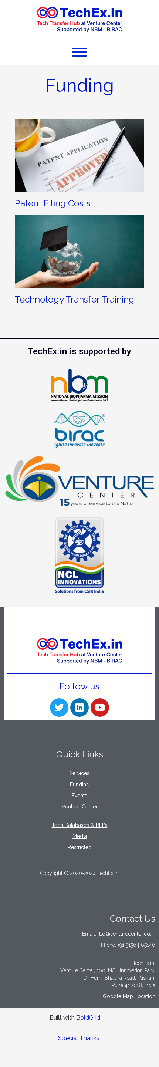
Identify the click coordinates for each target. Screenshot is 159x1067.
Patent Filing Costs (53, 203)
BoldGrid (88, 1017)
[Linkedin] (79, 707)
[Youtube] (100, 707)
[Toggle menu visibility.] (79, 52)
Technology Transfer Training (74, 299)
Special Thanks (78, 1037)
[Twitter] (59, 707)
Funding (79, 85)
